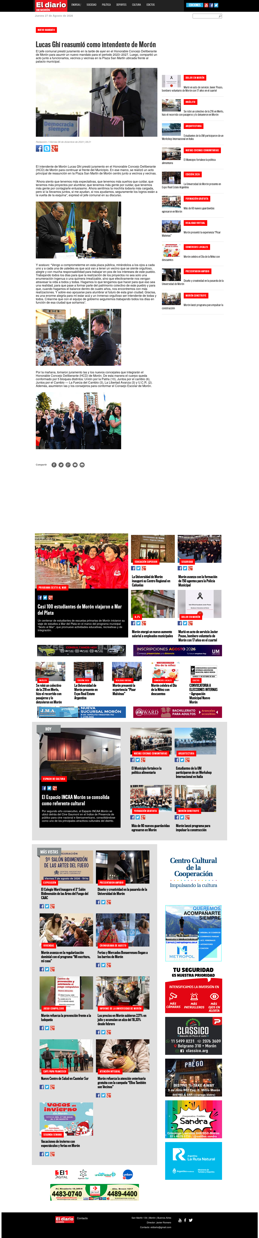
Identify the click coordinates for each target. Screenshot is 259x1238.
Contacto (82, 1218)
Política (106, 4)
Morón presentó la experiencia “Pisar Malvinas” (191, 234)
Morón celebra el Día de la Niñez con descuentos (191, 258)
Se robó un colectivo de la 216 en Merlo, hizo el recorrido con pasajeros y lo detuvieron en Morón (193, 113)
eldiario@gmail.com (161, 1227)
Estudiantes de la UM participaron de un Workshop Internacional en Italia (192, 137)
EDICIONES (194, 5)
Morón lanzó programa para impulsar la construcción (192, 306)
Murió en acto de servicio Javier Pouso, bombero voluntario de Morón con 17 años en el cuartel (192, 89)
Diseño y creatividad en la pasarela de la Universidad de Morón (193, 282)
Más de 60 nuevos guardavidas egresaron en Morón (188, 209)
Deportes (121, 4)
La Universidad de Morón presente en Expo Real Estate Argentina (191, 185)
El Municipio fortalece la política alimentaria (189, 161)
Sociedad (91, 4)
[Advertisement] (16, 81)
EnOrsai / (76, 4)
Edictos (151, 4)
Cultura (136, 4)
